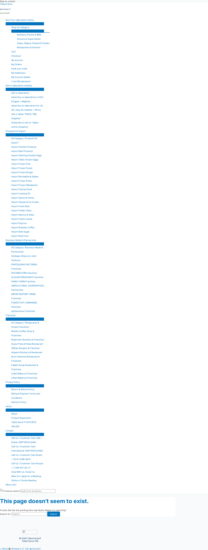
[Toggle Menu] (25, 23)
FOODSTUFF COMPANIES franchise (24, 304)
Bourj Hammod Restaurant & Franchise (25, 358)
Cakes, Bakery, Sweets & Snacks (33, 43)
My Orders (16, 64)
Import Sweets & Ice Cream (25, 202)
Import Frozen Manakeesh (24, 185)
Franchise (11, 315)
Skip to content (7, 1)
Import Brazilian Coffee (23, 227)
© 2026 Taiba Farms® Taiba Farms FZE (30, 539)
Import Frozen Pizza (21, 180)
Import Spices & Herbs (22, 197)
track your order (19, 68)
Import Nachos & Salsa (22, 214)
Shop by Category (20, 27)
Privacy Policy (13, 382)
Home (9, 406)
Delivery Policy (18, 402)
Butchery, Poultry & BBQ (29, 34)
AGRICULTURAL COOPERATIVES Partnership (27, 287)
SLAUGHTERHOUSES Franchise (27, 277)
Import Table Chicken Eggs (24, 159)
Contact (9, 430)
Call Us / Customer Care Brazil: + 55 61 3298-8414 (26, 457)
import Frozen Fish (20, 164)
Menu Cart (11, 484)
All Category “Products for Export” (24, 140)
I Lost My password (21, 81)
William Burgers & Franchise (25, 348)
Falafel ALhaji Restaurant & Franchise (24, 367)
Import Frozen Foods (21, 168)
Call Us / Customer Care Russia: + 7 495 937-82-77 (27, 465)
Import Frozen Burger (22, 172)
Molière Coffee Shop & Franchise (22, 333)
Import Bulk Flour (20, 236)
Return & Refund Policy (23, 389)
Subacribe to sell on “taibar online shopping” (24, 124)
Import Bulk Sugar (20, 231)
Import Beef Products (22, 151)
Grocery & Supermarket (29, 39)
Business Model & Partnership (21, 240)
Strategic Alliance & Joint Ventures (23, 258)
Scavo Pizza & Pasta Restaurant (27, 344)
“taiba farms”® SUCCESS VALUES (23, 424)
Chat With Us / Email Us (23, 472)
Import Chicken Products (23, 147)
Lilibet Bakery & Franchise (24, 373)
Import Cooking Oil (20, 193)
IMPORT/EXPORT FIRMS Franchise (23, 296)
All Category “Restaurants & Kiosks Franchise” (25, 324)
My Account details (20, 77)
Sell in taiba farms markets (19, 85)
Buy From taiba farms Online (20, 20)
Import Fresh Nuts (20, 206)
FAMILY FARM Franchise (23, 281)
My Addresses (18, 73)
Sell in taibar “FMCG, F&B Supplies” (24, 116)
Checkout (16, 56)
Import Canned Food (21, 189)
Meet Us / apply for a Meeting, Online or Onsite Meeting (26, 478)
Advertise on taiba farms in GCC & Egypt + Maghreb (27, 99)
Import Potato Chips (21, 210)
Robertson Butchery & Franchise (27, 339)
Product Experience (21, 418)
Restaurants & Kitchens (28, 47)
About (14, 413)
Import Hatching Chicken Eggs (26, 155)
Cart (13, 51)
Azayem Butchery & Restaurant (26, 352)
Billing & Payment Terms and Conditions (25, 395)
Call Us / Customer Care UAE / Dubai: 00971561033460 (26, 440)
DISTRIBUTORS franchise (24, 273)
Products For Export (16, 131)
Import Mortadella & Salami (24, 176)
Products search (11, 491)
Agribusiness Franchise (23, 311)
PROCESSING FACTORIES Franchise (24, 266)
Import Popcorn (19, 223)
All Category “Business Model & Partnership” (27, 249)
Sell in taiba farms (20, 93)
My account (17, 60)
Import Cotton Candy (21, 219)
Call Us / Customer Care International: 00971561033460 (27, 448)
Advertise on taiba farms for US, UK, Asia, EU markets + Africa (27, 107)
